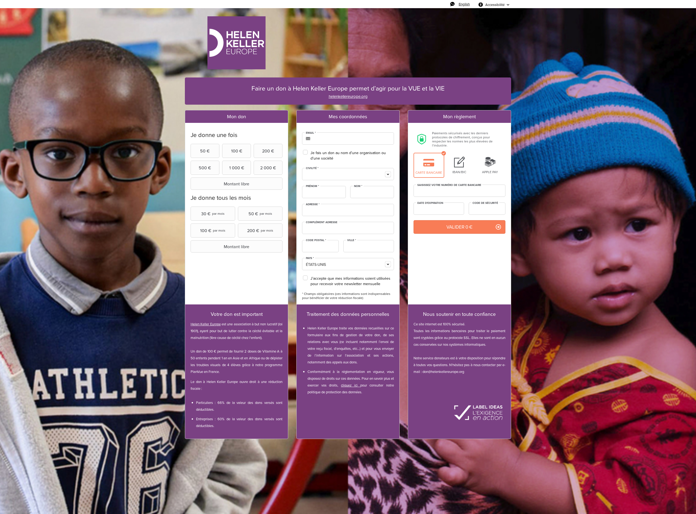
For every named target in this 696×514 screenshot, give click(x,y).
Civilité (312, 168)
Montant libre (236, 184)
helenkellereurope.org (348, 96)
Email (311, 133)
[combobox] (348, 174)
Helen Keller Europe (206, 324)
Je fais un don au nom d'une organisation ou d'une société (348, 155)
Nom (358, 186)
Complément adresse (321, 222)
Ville (351, 240)
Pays (310, 258)
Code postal (316, 240)
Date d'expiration (430, 203)
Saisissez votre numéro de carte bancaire (449, 185)
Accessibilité (495, 4)
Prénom (312, 186)
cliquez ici (349, 385)
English (464, 4)
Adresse (313, 204)
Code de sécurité (485, 203)
